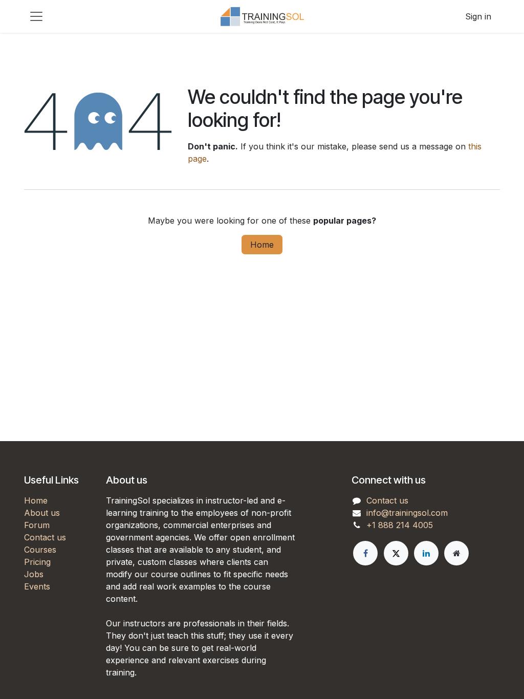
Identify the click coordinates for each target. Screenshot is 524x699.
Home (262, 244)
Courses (40, 549)
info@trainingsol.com (407, 513)
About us (42, 513)
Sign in (478, 16)
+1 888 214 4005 (399, 525)
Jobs (33, 574)
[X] (396, 553)
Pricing (37, 562)
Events (37, 586)
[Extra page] (456, 553)
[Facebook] (365, 553)
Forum (37, 525)
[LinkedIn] (426, 553)
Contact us (45, 537)
